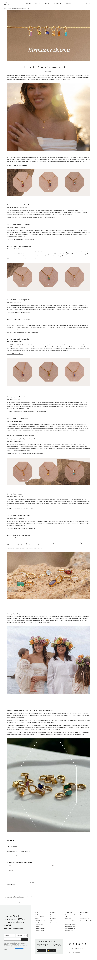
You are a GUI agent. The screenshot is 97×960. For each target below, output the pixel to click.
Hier (27, 350)
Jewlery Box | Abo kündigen (86, 920)
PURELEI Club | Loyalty (40, 920)
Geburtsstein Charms (20, 157)
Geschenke (68, 3)
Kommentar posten (11, 884)
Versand (82, 916)
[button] (86, 3)
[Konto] (89, 3)
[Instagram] (70, 944)
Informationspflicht (70, 920)
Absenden (24, 939)
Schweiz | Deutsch (78, 948)
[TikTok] (73, 944)
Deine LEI (37, 3)
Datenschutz (68, 918)
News (51, 916)
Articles (9, 8)
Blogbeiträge (38, 922)
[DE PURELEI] (6, 3)
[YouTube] (79, 944)
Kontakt (52, 914)
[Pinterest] (85, 944)
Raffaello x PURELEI (39, 916)
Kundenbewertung (54, 922)
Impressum (68, 922)
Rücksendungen (84, 914)
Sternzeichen (10, 161)
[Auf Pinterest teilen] (13, 840)
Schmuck (28, 3)
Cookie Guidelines (69, 930)
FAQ (51, 920)
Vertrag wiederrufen (84, 918)
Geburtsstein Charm (19, 616)
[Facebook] (76, 944)
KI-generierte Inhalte (70, 928)
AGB (66, 916)
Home (5, 8)
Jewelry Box (47, 3)
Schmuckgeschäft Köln (40, 928)
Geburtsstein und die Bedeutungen (27, 75)
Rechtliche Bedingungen (71, 924)
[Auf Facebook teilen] (11, 840)
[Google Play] (51, 950)
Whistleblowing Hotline (70, 926)
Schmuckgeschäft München (39, 931)
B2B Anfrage (53, 918)
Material (37, 918)
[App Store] (41, 950)
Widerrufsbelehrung (70, 914)
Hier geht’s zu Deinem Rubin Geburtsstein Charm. (33, 411)
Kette (68, 161)
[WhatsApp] (82, 944)
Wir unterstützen (39, 924)
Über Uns (37, 914)
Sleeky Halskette (42, 616)
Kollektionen (57, 3)
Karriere (37, 926)
